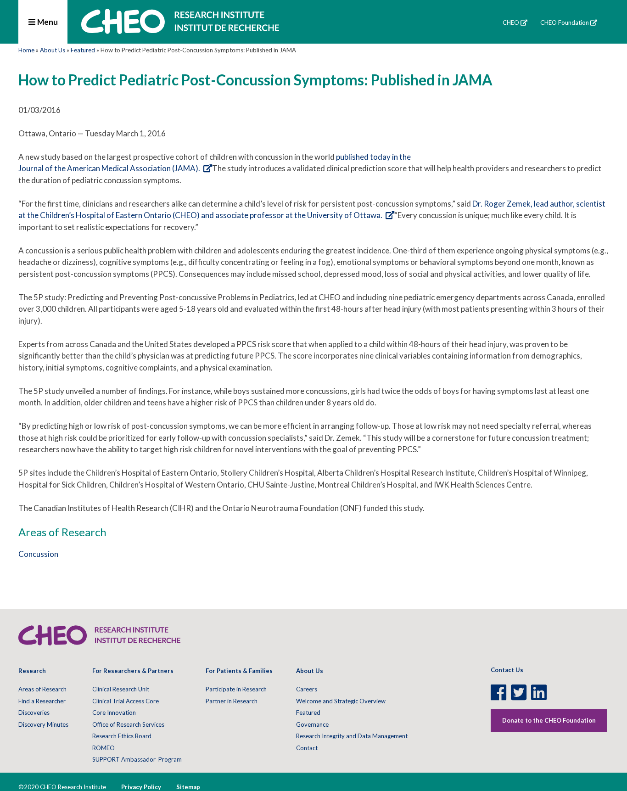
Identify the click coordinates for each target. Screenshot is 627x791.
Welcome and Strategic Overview (341, 701)
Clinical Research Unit (120, 689)
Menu (47, 22)
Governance (312, 724)
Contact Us (507, 669)
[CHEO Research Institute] (180, 31)
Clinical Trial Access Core (125, 701)
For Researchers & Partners (133, 670)
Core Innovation (114, 712)
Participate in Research (236, 689)
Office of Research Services (128, 724)
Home (26, 50)
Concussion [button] (38, 554)
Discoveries (34, 712)
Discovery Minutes (43, 724)
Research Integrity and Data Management (352, 736)
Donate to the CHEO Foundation (549, 720)
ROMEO (103, 748)
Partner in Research (232, 701)
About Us (52, 50)
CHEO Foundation (564, 22)
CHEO (511, 22)
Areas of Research (42, 689)
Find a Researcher (42, 701)
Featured (83, 50)
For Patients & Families (239, 670)
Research (32, 670)
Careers (306, 689)
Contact (307, 748)
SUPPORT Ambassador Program (137, 759)
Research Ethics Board (121, 736)
